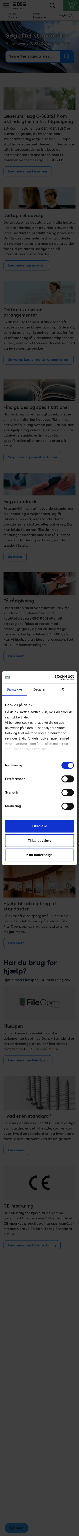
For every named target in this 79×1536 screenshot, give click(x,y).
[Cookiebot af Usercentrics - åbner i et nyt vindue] (56, 677)
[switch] (67, 778)
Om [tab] (65, 689)
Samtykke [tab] (14, 689)
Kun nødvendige (39, 855)
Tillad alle (39, 826)
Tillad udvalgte (39, 840)
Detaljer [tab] (39, 689)
